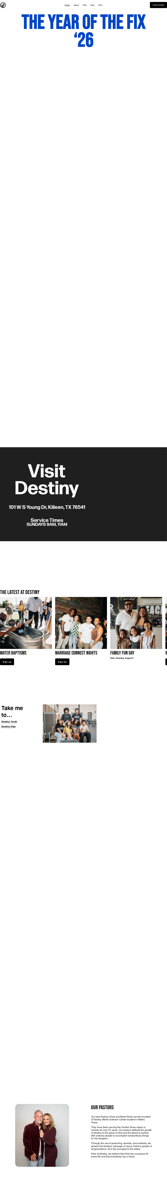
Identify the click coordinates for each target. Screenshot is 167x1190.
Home (67, 5)
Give (92, 5)
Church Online (158, 5)
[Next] (155, 623)
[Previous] (12, 623)
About (76, 5)
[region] (83, 631)
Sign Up (62, 661)
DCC (100, 5)
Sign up (7, 661)
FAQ (85, 5)
